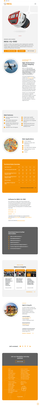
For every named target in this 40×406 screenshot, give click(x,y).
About (10, 370)
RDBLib (18, 217)
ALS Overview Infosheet (15, 248)
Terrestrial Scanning (25, 370)
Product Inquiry (26, 333)
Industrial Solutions (25, 377)
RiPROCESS (10, 209)
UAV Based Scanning (25, 376)
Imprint (22, 384)
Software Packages (25, 378)
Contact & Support (12, 382)
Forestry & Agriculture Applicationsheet (19, 246)
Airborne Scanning (25, 373)
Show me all (29, 291)
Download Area (11, 50)
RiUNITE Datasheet (14, 242)
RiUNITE (10, 213)
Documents (10, 392)
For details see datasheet (27, 187)
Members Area (11, 384)
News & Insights (11, 374)
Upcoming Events (11, 373)
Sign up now (20, 361)
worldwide (11, 377)
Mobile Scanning (24, 371)
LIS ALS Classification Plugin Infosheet (18, 244)
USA (7, 0)
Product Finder (11, 385)
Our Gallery (10, 371)
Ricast (10, 388)
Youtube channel (13, 391)
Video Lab (11, 389)
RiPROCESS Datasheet (15, 240)
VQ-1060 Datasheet (16, 236)
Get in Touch (31, 50)
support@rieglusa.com (26, 317)
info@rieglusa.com (25, 324)
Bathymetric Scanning (25, 374)
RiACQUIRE (10, 211)
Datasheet (21, 50)
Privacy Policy (24, 382)
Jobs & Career (11, 378)
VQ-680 (30, 77)
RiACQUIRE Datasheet (15, 238)
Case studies (10, 376)
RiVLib (16, 217)
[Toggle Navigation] (35, 4)
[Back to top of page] (38, 404)
